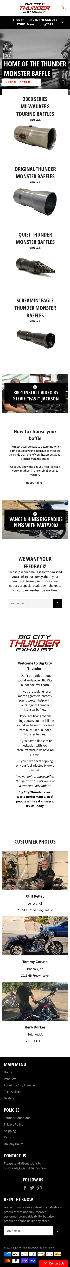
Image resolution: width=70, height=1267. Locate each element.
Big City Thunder (22, 1247)
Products (10, 1079)
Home (8, 1072)
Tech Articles (12, 1091)
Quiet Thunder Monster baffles (37, 732)
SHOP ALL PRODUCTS (21, 82)
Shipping (10, 1131)
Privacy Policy (13, 1124)
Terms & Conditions (17, 1118)
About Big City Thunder (19, 1085)
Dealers (9, 1098)
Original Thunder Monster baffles (36, 707)
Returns (9, 1137)
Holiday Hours (13, 1144)
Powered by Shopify (43, 1247)
